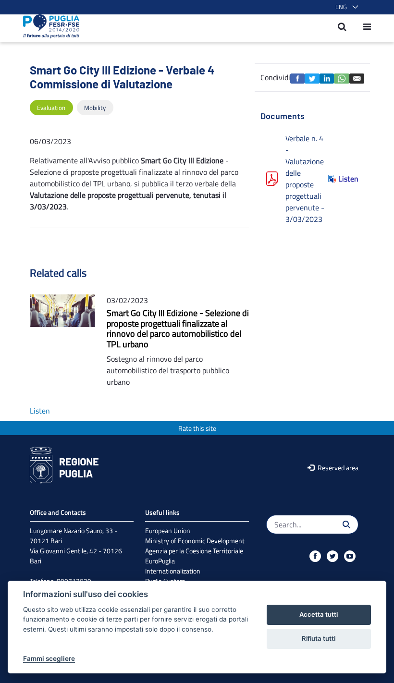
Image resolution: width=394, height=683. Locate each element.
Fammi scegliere (49, 658)
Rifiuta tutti (318, 638)
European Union (167, 530)
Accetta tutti (318, 614)
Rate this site (197, 428)
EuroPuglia (160, 561)
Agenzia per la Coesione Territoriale (194, 551)
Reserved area (337, 468)
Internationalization (172, 571)
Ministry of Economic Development (195, 541)
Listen (348, 178)
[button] (345, 7)
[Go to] (48, 26)
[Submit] (346, 524)
